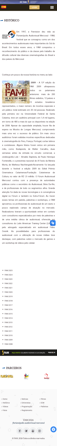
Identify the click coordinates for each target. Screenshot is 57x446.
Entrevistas (26, 403)
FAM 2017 (8, 305)
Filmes (43, 399)
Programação (27, 407)
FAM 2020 (8, 292)
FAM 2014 (8, 318)
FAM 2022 (8, 283)
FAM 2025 (8, 270)
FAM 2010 (8, 335)
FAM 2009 (8, 340)
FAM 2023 (8, 279)
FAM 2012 (8, 327)
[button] (52, 7)
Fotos (5, 410)
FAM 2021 (8, 288)
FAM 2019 (8, 296)
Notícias (25, 399)
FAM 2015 (8, 314)
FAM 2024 (8, 275)
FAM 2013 (8, 322)
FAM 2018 (8, 301)
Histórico (6, 403)
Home (5, 399)
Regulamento (27, 410)
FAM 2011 (8, 331)
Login (34, 7)
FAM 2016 (8, 309)
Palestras (44, 407)
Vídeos (5, 407)
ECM (42, 403)
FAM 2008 (8, 344)
